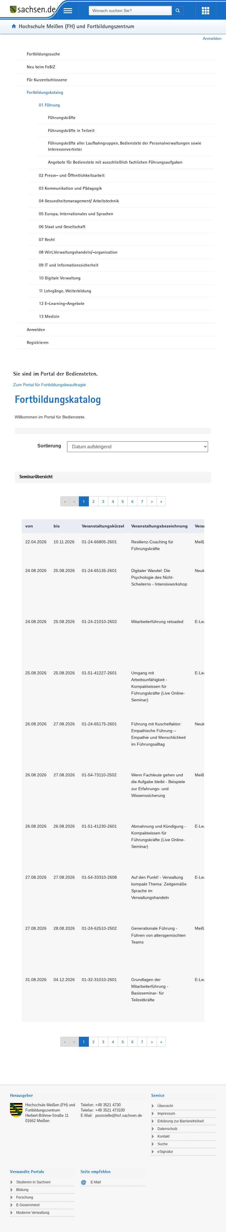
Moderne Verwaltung (32, 1213)
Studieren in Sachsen (33, 1182)
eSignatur (165, 1152)
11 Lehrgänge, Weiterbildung (65, 290)
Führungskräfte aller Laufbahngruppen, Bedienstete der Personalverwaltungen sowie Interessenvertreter (124, 146)
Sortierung (49, 445)
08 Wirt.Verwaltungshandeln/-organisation (78, 252)
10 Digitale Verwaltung (60, 278)
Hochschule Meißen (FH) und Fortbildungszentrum (76, 26)
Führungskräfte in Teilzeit (71, 130)
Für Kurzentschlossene (47, 79)
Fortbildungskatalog (45, 92)
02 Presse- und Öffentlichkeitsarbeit (71, 175)
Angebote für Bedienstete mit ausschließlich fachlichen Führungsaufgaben (115, 162)
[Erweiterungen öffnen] (205, 11)
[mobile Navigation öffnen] (67, 11)
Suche (162, 1144)
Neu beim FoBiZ (41, 66)
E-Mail (96, 1182)
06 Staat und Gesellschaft (62, 226)
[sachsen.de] (33, 13)
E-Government (27, 1205)
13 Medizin (49, 316)
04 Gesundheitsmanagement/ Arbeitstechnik (79, 200)
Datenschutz (167, 1129)
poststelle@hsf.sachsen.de (118, 1115)
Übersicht (165, 1106)
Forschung (24, 1197)
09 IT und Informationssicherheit (68, 265)
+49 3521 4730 (108, 1105)
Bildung (22, 1190)
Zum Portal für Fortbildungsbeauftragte (49, 384)
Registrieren (38, 342)
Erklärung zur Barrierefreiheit (180, 1121)
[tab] (77, 1096)
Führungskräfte (62, 117)
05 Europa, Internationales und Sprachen (76, 213)
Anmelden (212, 38)
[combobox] (130, 11)
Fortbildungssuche (43, 54)
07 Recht (47, 239)
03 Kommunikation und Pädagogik (70, 188)
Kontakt (163, 1136)
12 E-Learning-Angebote (61, 303)
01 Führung (49, 105)
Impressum (166, 1113)
